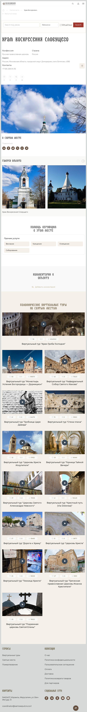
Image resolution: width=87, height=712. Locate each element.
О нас (47, 655)
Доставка (49, 674)
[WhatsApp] (22, 148)
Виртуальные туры (11, 655)
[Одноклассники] (8, 148)
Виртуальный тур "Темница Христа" (22, 581)
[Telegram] (26, 148)
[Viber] (17, 148)
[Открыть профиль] (78, 4)
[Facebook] (46, 698)
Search (78, 25)
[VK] (52, 698)
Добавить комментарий (45, 287)
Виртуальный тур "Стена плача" (65, 422)
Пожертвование (10, 665)
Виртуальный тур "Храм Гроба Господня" (43, 344)
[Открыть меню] (83, 3)
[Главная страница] (3, 10)
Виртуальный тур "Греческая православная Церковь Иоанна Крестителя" (65, 584)
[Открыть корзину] (68, 4)
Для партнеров (52, 683)
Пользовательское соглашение (59, 665)
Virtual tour (66, 25)
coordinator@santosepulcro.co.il (16, 706)
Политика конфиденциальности (60, 660)
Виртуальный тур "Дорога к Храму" (22, 543)
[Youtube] (63, 698)
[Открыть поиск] (73, 4)
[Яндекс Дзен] (68, 698)
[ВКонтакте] (4, 148)
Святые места (8, 660)
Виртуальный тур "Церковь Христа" (65, 543)
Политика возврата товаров (58, 678)
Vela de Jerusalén (9, 4)
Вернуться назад (10, 14)
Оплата (48, 669)
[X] (13, 148)
